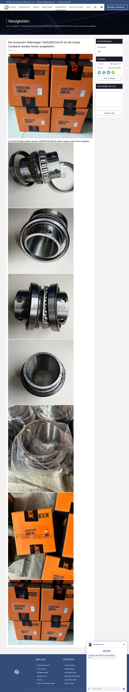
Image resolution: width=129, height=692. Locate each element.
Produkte (23, 7)
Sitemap (39, 680)
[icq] (113, 72)
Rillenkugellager (70, 669)
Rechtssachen (76, 7)
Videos (36, 7)
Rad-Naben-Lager (70, 672)
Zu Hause (12, 7)
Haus (8, 26)
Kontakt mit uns (42, 676)
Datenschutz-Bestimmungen (46, 683)
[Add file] (89, 689)
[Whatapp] (104, 73)
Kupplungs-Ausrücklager (72, 676)
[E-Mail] (108, 72)
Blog (88, 7)
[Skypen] (99, 72)
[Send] (124, 689)
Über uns (46, 7)
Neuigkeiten (60, 7)
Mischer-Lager (69, 683)
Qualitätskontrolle (42, 672)
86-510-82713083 (65, 2)
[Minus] (124, 644)
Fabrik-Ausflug (41, 669)
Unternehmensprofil (43, 665)
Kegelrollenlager (70, 665)
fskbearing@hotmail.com (47, 2)
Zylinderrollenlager (70, 680)
